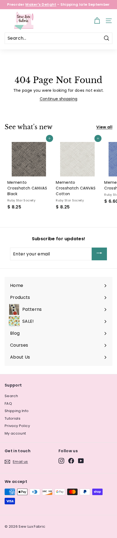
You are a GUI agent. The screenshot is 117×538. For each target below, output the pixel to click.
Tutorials (12, 418)
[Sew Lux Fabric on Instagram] (61, 461)
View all (104, 127)
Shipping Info (17, 410)
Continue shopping (59, 99)
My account (15, 433)
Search (11, 395)
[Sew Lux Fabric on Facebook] (71, 461)
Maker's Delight (40, 4)
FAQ (8, 403)
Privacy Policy (17, 425)
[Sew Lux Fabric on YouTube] (81, 461)
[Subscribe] (99, 254)
